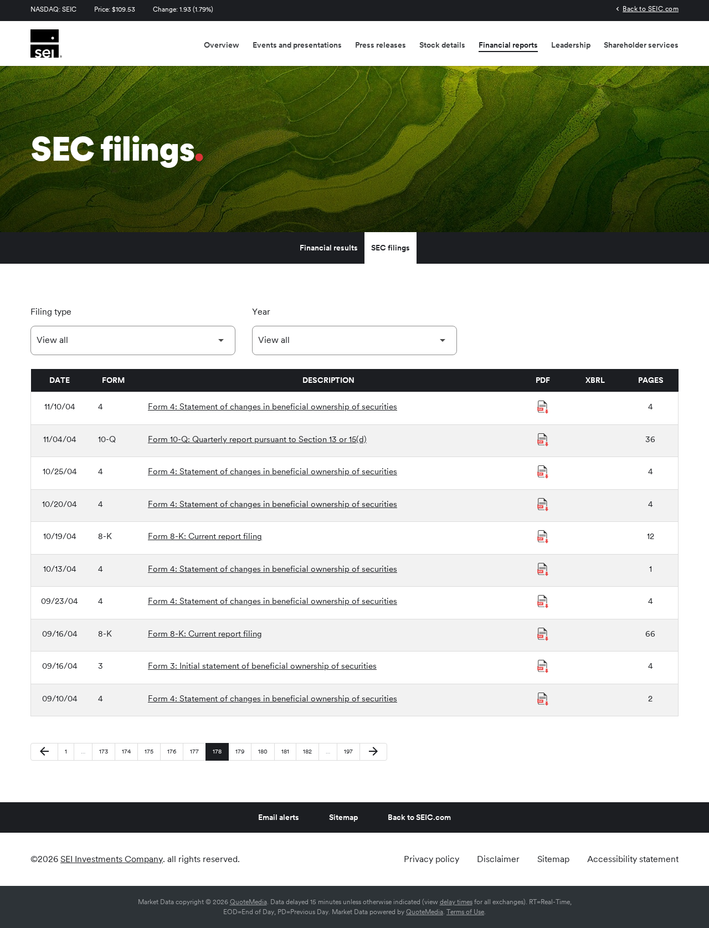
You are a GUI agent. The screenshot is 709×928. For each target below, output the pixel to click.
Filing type (50, 311)
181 (288, 751)
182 (309, 751)
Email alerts (278, 817)
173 (105, 751)
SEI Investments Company (111, 859)
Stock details (442, 44)
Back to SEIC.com (651, 8)
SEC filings (390, 247)
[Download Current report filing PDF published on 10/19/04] (542, 537)
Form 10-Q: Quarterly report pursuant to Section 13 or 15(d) (257, 439)
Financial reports (508, 44)
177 (196, 751)
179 (242, 751)
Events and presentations (297, 44)
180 (264, 751)
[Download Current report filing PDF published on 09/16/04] (542, 634)
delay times (456, 902)
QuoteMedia (248, 902)
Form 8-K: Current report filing (205, 536)
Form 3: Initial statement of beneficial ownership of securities (262, 666)
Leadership (570, 44)
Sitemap (343, 817)
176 (174, 751)
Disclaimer (498, 859)
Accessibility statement (633, 859)
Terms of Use (465, 912)
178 (219, 751)
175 (151, 751)
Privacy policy (431, 859)
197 (350, 751)
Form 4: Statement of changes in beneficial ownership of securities (272, 407)
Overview (221, 44)
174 (128, 751)
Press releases (380, 44)
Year (261, 311)
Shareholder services (641, 44)
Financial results (329, 247)
